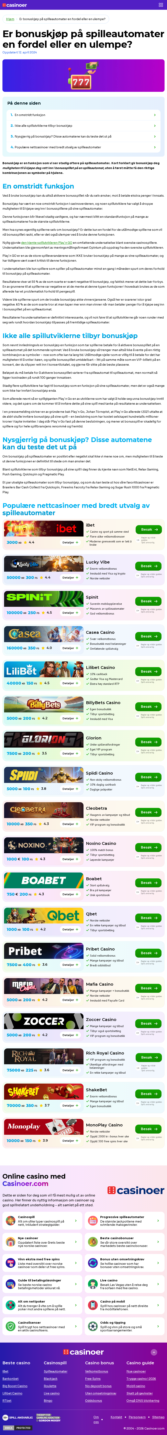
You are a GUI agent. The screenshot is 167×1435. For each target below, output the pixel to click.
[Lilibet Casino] (44, 669)
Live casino (52, 1393)
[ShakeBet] (44, 1091)
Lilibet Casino (12, 1393)
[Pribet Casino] (44, 951)
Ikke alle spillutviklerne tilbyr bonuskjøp (43, 126)
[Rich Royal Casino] (44, 1056)
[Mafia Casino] (44, 986)
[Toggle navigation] (161, 5)
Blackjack (50, 1379)
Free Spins (93, 1379)
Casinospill (55, 1362)
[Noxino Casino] (44, 845)
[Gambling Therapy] (48, 1418)
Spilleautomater (55, 1371)
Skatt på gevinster (139, 1393)
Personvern (137, 1417)
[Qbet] (44, 915)
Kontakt (116, 1417)
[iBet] (44, 528)
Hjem (10, 19)
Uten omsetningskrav (100, 1393)
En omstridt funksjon (30, 115)
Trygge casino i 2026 (141, 1379)
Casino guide (140, 1362)
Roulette (50, 1386)
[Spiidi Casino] (44, 775)
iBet (5, 1371)
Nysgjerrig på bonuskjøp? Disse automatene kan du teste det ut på (63, 136)
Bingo (48, 1400)
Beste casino (16, 1362)
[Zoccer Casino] (44, 1021)
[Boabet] (44, 880)
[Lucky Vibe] (44, 564)
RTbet (6, 1400)
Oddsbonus (93, 1400)
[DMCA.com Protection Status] (17, 1428)
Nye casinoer (136, 1371)
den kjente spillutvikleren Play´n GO (46, 243)
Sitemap (158, 1417)
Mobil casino (135, 1386)
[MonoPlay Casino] (44, 1127)
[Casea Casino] (44, 634)
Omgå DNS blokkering (142, 1400)
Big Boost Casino (14, 1386)
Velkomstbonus (96, 1371)
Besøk (146, 529)
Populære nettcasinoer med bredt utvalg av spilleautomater (58, 147)
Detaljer (68, 542)
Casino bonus (99, 1362)
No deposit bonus (98, 1386)
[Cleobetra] (44, 810)
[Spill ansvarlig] (17, 1418)
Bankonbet (10, 1379)
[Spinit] (44, 599)
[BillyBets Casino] (44, 704)
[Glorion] (44, 740)
